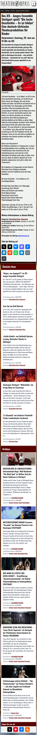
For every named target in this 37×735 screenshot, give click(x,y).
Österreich (12, 441)
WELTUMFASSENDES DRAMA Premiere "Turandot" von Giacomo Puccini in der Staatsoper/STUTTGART (18, 525)
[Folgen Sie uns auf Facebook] (21, 729)
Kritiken (16, 503)
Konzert (11, 503)
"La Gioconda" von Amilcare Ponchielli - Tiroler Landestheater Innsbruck (18, 417)
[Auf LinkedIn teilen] (4, 252)
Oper (20, 408)
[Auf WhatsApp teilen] (15, 252)
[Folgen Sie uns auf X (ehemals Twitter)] (9, 729)
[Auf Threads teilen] (9, 246)
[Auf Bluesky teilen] (15, 246)
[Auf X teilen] (4, 246)
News (19, 219)
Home (2, 11)
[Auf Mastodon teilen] (21, 246)
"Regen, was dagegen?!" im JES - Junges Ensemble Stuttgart (15, 275)
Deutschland (13, 219)
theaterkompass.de (23, 235)
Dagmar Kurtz (15, 713)
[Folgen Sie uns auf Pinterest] (15, 729)
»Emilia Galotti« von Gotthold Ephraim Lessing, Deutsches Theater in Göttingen (18, 339)
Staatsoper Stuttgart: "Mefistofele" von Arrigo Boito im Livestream (18, 386)
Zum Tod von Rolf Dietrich (13, 306)
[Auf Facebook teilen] (27, 246)
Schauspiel (24, 219)
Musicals (27, 661)
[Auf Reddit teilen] (9, 252)
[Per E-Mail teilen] (27, 252)
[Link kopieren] (4, 258)
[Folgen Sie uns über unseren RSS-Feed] (27, 729)
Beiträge (7, 11)
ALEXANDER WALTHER (17, 498)
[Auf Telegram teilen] (21, 252)
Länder (20, 503)
